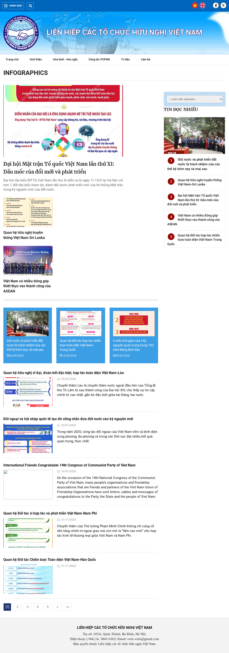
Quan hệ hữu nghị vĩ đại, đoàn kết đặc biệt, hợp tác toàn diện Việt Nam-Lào (63, 373)
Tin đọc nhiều (181, 109)
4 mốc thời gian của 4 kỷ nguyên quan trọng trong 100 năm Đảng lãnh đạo (133, 345)
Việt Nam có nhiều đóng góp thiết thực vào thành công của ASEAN (27, 286)
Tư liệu (127, 60)
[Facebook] (216, 5)
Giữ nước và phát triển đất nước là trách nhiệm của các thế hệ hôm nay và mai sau (26, 345)
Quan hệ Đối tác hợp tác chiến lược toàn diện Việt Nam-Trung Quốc (80, 345)
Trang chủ (12, 59)
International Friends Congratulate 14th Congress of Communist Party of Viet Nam (69, 465)
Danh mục (15, 5)
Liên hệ (145, 59)
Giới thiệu (36, 59)
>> (68, 607)
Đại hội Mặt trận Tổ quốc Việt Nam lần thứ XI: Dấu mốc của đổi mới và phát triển (193, 200)
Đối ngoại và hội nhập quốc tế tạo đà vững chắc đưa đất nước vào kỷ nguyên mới (68, 419)
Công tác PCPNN (99, 59)
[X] (223, 5)
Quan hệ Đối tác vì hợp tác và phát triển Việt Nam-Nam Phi (50, 513)
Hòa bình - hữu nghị (65, 59)
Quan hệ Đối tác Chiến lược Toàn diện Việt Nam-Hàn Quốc (49, 559)
